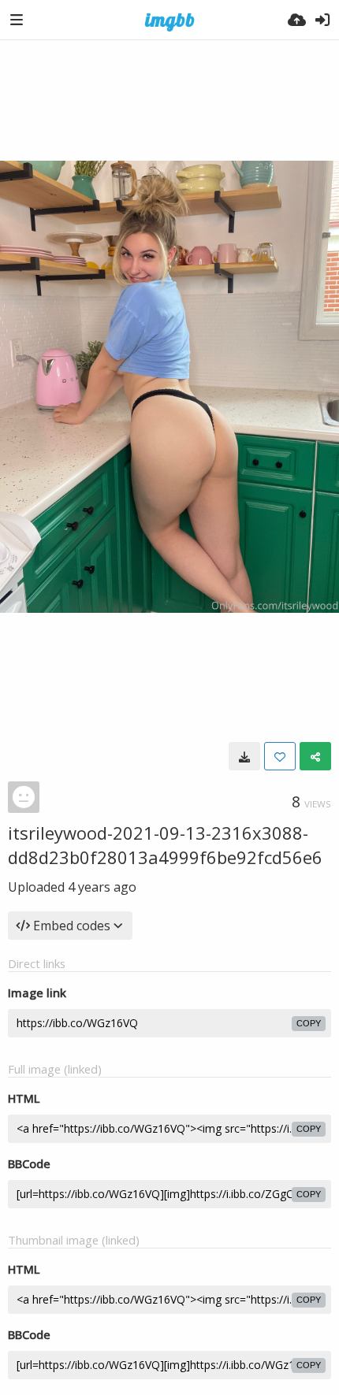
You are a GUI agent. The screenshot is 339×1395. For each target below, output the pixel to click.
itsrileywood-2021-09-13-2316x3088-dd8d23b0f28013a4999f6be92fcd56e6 (165, 845)
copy (308, 1023)
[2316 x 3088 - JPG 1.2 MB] (244, 756)
